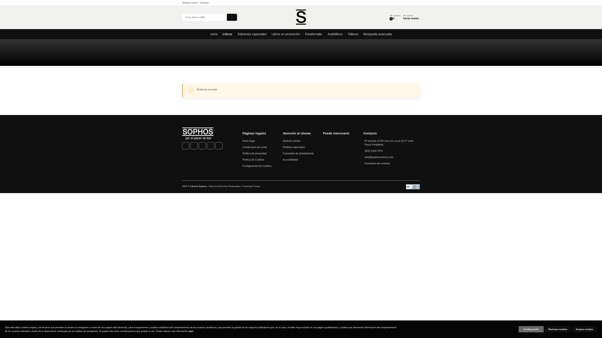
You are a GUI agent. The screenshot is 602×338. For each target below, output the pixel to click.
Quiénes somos (190, 3)
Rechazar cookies (557, 329)
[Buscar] (232, 17)
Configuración (531, 329)
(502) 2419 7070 (373, 151)
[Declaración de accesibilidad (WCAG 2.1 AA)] (413, 186)
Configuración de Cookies (257, 166)
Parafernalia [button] (313, 34)
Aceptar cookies (584, 329)
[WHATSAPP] (210, 145)
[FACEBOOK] (185, 145)
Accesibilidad (290, 159)
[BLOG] (218, 145)
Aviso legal (249, 141)
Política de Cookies (253, 159)
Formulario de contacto (377, 163)
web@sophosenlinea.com (378, 157)
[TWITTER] (194, 145)
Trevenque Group (251, 186)
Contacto (204, 3)
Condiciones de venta (255, 147)
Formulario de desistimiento (298, 153)
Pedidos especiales (294, 147)
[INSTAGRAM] (202, 145)
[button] (395, 17)
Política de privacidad (255, 153)
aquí (190, 331)
